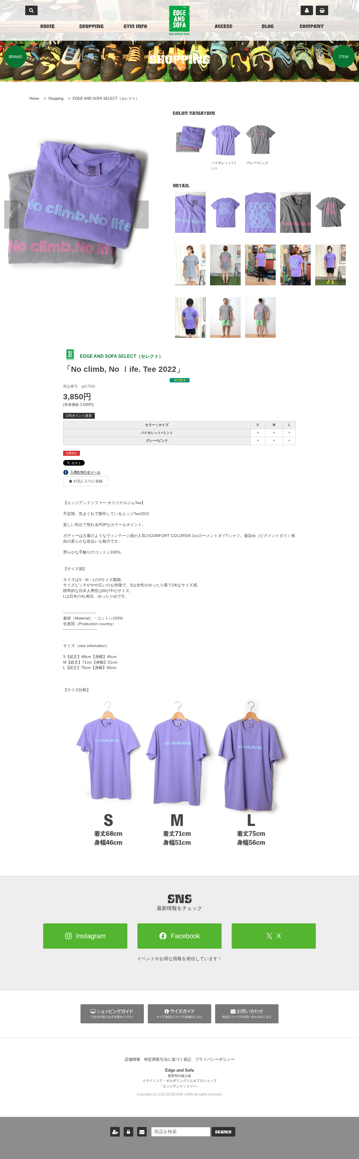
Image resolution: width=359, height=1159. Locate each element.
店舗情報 (132, 1059)
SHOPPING (91, 26)
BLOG (267, 26)
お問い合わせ (142, 1132)
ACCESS (223, 26)
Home (34, 98)
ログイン (128, 1132)
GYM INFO (135, 26)
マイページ (307, 10)
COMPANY (312, 26)
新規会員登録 (115, 1132)
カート (322, 10)
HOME (47, 26)
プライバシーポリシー (214, 1059)
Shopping (55, 98)
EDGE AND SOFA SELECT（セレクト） (106, 98)
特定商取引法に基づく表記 (167, 1059)
